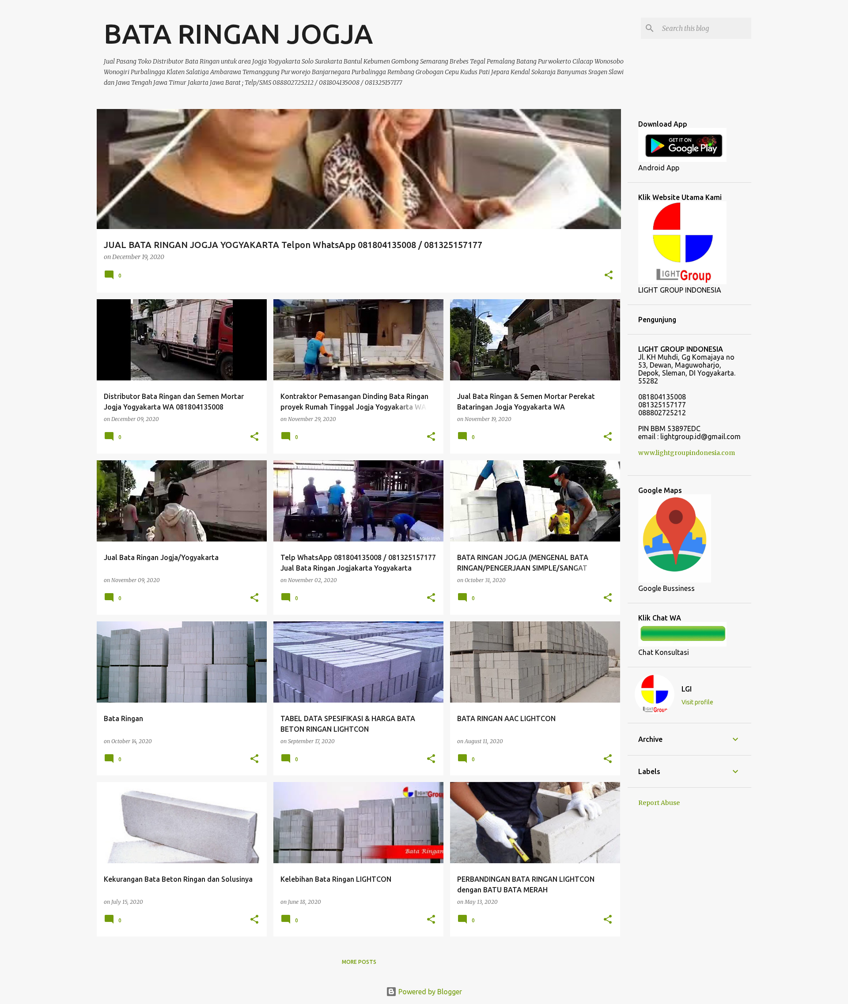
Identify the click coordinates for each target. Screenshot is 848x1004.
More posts (359, 962)
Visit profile (697, 702)
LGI (686, 689)
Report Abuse (659, 803)
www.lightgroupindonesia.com (686, 453)
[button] (608, 276)
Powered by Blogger (429, 992)
